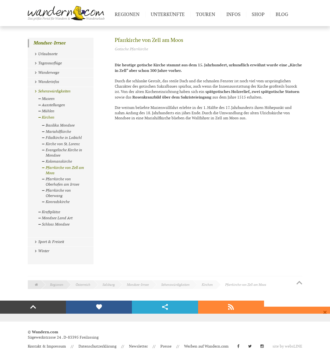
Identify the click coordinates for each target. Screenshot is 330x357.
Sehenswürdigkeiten (175, 285)
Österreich (83, 285)
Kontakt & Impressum (47, 346)
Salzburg (108, 285)
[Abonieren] (231, 307)
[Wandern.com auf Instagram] (264, 346)
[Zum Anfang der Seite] (299, 283)
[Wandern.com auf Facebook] (240, 346)
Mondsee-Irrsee (50, 43)
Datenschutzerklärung (97, 346)
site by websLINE (287, 346)
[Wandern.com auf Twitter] (252, 346)
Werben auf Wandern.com (206, 346)
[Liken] (99, 307)
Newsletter (138, 346)
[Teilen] (165, 307)
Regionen (56, 285)
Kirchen (207, 285)
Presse (166, 346)
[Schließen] (325, 312)
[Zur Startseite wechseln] (69, 13)
